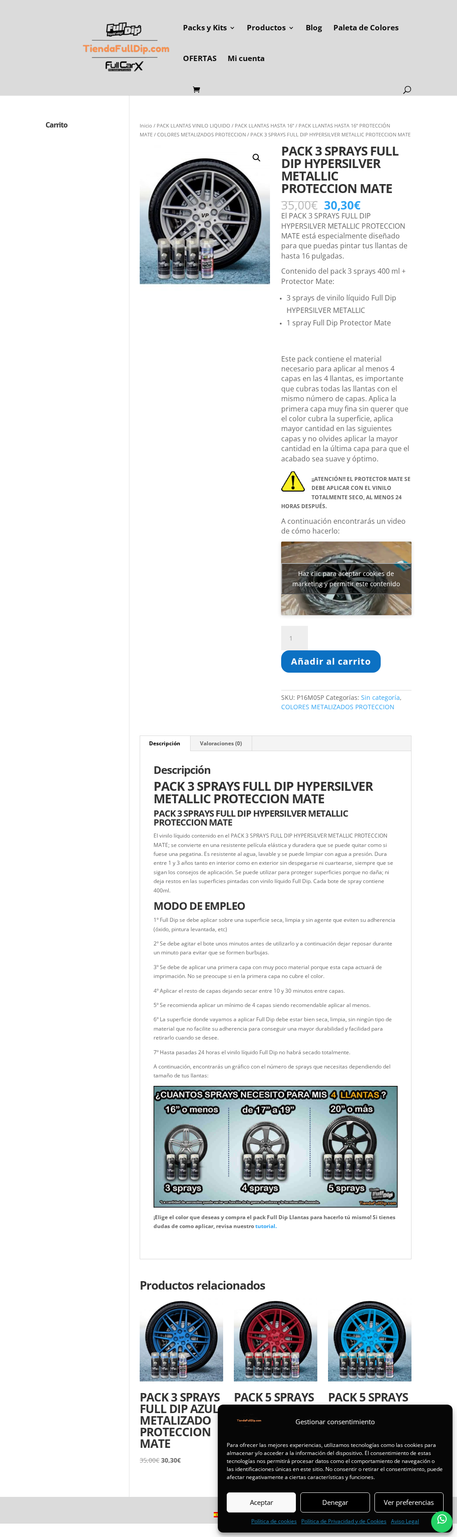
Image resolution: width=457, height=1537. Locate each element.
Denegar (335, 1502)
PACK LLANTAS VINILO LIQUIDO (193, 125)
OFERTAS (199, 59)
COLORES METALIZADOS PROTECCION (201, 134)
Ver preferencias (409, 1502)
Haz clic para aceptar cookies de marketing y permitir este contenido (346, 578)
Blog (314, 29)
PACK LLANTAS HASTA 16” (264, 125)
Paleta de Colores (366, 29)
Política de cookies (274, 1521)
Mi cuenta (246, 59)
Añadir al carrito (331, 661)
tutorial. (266, 1226)
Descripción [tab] (164, 743)
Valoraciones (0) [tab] (221, 743)
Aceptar (261, 1502)
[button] (257, 158)
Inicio (146, 125)
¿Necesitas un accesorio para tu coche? (202, 1241)
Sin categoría (380, 697)
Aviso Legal (405, 1521)
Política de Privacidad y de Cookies (343, 1521)
